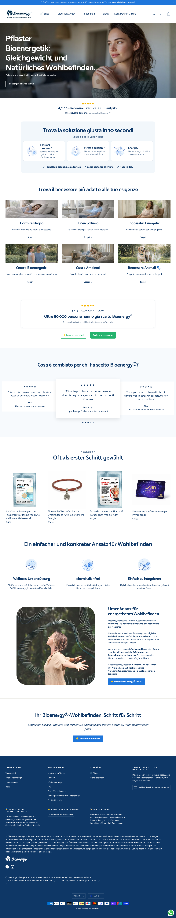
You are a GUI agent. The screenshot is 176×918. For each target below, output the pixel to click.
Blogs (106, 14)
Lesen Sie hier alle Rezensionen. (61, 814)
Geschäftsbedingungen (57, 791)
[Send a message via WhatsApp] (171, 913)
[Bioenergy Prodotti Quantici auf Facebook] (7, 867)
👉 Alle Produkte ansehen (88, 738)
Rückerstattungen (55, 782)
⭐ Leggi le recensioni (73, 335)
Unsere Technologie (14, 778)
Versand (51, 778)
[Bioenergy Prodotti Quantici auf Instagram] (12, 867)
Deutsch (76, 896)
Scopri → (32, 237)
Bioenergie (89, 14)
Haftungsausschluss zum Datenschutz (63, 795)
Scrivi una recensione (103, 335)
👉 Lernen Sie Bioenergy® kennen (126, 681)
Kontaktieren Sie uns (125, 14)
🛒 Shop (45, 14)
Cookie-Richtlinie (55, 800)
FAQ (50, 787)
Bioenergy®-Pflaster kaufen (21, 84)
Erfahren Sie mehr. (32, 825)
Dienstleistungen (66, 14)
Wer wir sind (11, 773)
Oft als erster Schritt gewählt (88, 458)
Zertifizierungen (12, 782)
